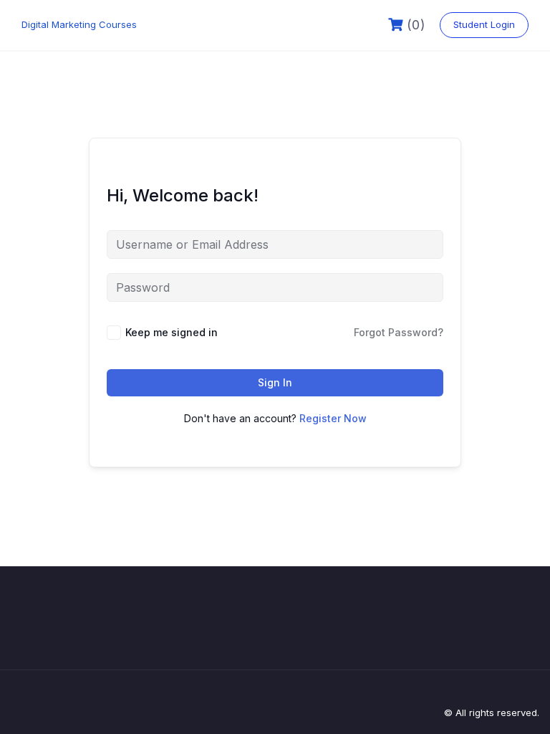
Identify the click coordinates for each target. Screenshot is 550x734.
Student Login (484, 24)
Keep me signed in (171, 332)
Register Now (333, 418)
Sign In (275, 382)
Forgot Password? (398, 332)
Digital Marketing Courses (79, 24)
